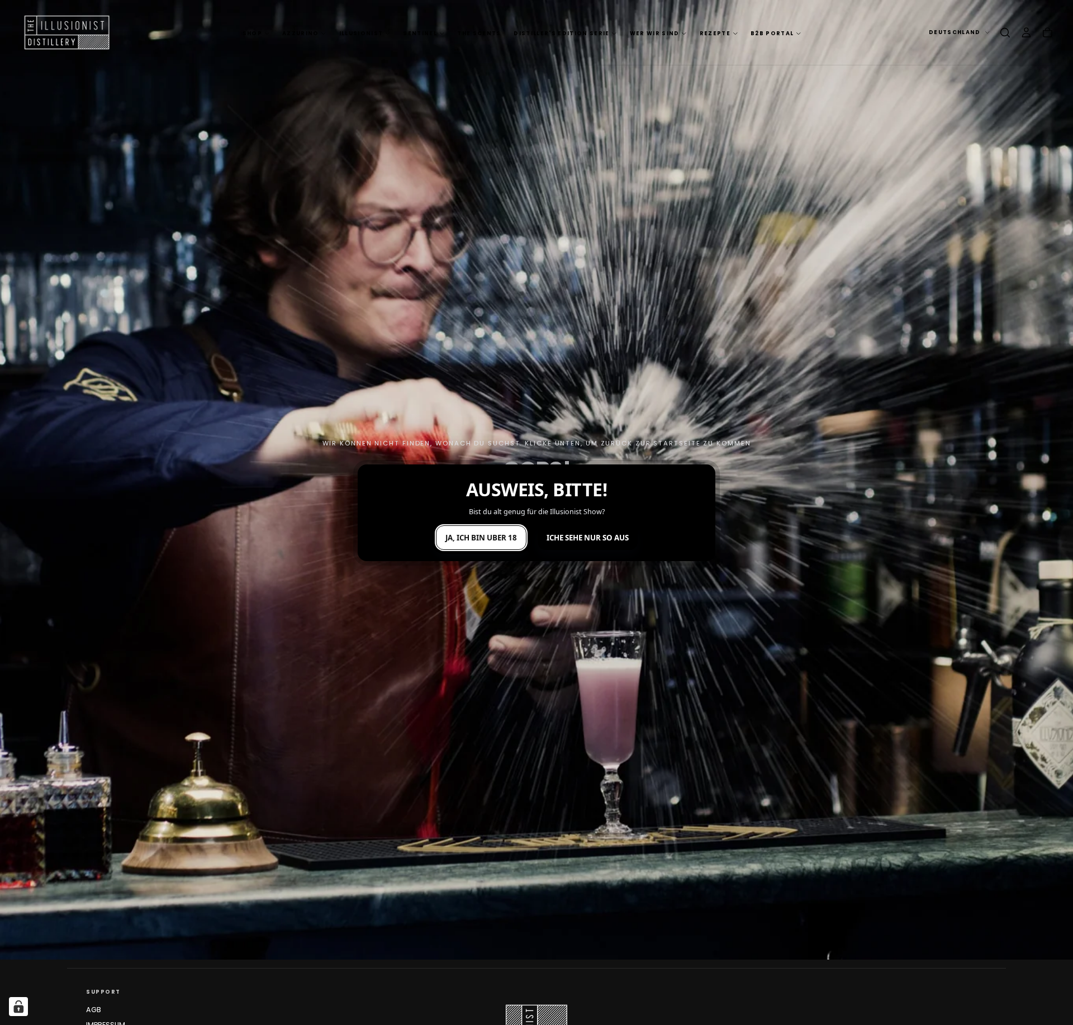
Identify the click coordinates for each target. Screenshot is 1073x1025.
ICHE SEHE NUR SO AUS (588, 538)
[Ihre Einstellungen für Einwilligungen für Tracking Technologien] (18, 1006)
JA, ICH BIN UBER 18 (481, 538)
